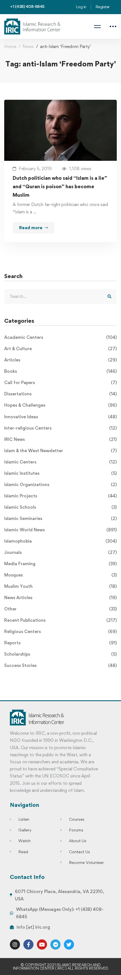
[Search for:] (60, 296)
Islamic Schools (60, 507)
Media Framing (60, 563)
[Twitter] (69, 944)
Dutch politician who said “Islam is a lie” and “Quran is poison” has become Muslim (60, 186)
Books (60, 371)
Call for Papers (60, 382)
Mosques (60, 575)
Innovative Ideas (60, 416)
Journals (60, 552)
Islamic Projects (60, 496)
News (28, 46)
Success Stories (60, 665)
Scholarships (60, 654)
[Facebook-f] (28, 944)
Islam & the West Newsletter (60, 450)
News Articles (60, 597)
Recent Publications (60, 620)
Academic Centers (60, 337)
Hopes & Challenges (60, 405)
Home (10, 46)
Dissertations (60, 393)
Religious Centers (60, 631)
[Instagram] (15, 944)
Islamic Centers (60, 462)
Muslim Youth (60, 586)
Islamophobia (60, 541)
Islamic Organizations (60, 484)
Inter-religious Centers (60, 428)
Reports (60, 642)
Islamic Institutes (60, 473)
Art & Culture (60, 348)
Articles (60, 360)
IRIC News (60, 439)
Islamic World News (60, 529)
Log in (81, 6)
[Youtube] (42, 944)
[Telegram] (55, 944)
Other (60, 609)
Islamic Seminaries (60, 518)
